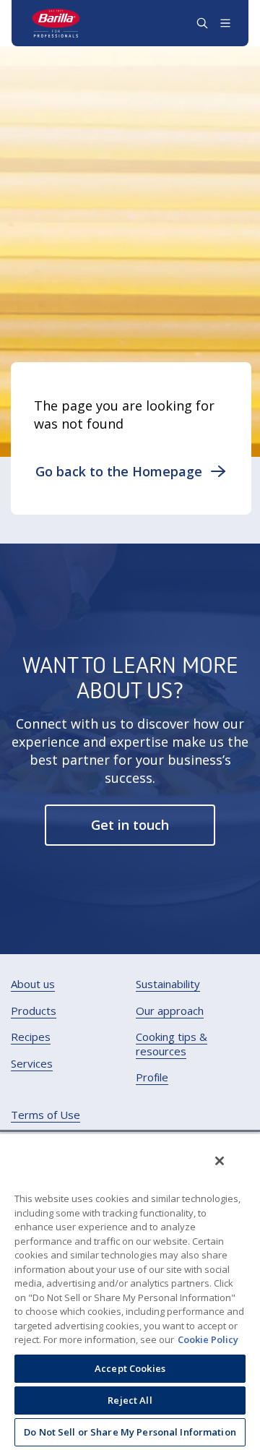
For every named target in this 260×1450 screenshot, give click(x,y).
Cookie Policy (208, 1339)
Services (32, 1064)
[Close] (219, 1161)
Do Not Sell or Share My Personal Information (130, 1431)
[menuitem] (33, 984)
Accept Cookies (130, 1368)
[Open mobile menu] (225, 23)
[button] (131, 471)
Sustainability (168, 984)
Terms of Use (45, 1115)
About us (33, 984)
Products (33, 1011)
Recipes (31, 1037)
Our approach (170, 1011)
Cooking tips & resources (171, 1044)
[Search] (202, 23)
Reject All (130, 1400)
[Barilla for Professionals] (56, 23)
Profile (152, 1077)
